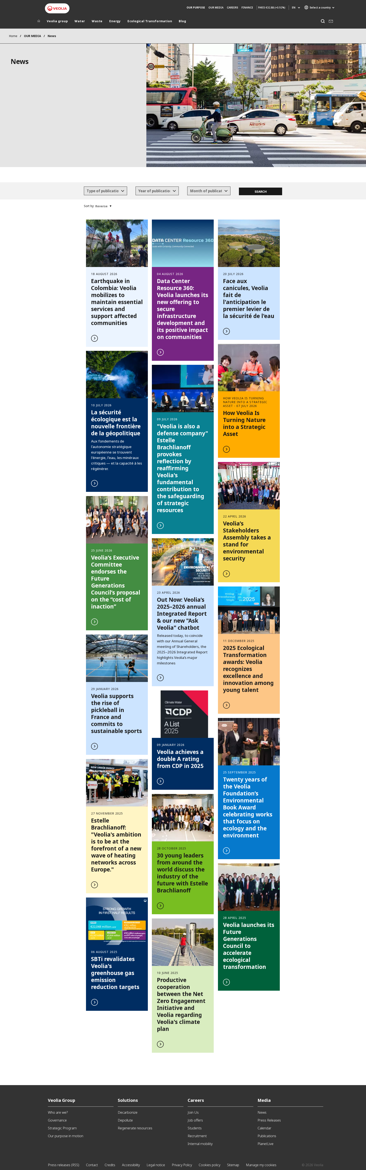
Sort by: (89, 206)
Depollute (125, 1120)
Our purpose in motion (65, 1135)
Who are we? (58, 1112)
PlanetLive (265, 1143)
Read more (117, 283)
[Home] (38, 22)
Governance (57, 1120)
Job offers (195, 1120)
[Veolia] (57, 8)
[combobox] (105, 191)
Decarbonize (127, 1112)
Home (13, 36)
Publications (267, 1135)
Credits (110, 1165)
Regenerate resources (135, 1128)
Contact (92, 1165)
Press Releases (269, 1120)
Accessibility (131, 1165)
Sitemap (233, 1165)
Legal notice (156, 1165)
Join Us (193, 1112)
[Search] (322, 21)
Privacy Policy (182, 1165)
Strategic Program (62, 1128)
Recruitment (197, 1135)
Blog (182, 21)
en (293, 7)
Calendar (264, 1128)
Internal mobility (200, 1143)
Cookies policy (209, 1165)
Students (195, 1128)
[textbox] (102, 191)
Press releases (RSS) (63, 1165)
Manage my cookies (261, 1165)
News (262, 1112)
